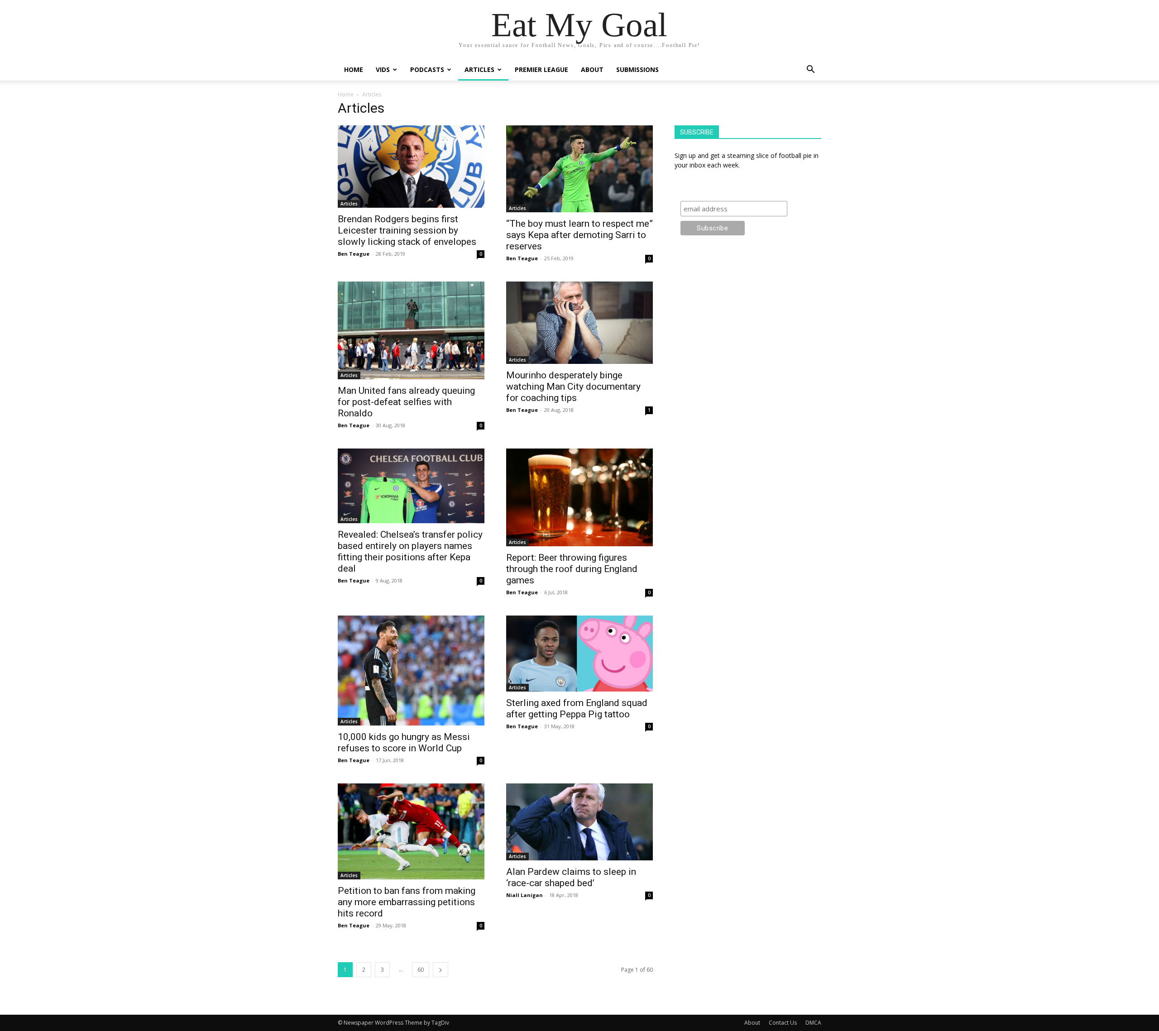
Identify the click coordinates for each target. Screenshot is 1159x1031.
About (592, 69)
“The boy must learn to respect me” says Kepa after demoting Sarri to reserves (579, 235)
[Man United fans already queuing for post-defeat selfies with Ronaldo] (411, 330)
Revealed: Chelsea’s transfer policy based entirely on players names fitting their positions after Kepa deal (410, 551)
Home (353, 69)
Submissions (637, 69)
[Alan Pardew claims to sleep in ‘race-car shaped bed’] (579, 821)
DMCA (813, 1022)
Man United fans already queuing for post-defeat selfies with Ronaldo (406, 402)
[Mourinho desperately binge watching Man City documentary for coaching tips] (579, 323)
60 (420, 970)
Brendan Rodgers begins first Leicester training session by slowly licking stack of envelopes (407, 230)
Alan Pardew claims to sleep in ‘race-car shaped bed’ (571, 877)
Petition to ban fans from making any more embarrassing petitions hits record (406, 902)
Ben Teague (353, 253)
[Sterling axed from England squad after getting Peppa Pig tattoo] (579, 654)
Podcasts (427, 69)
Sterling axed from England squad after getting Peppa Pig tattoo (576, 708)
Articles (479, 69)
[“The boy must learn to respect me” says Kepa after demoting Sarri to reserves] (579, 168)
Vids (383, 69)
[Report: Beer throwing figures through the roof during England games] (579, 497)
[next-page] (440, 969)
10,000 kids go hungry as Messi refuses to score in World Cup (404, 742)
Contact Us (783, 1022)
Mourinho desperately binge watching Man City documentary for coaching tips (573, 386)
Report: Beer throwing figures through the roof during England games (571, 569)
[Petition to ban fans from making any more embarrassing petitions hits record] (411, 831)
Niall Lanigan (524, 895)
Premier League (541, 69)
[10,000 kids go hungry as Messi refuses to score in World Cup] (411, 671)
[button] (810, 70)
